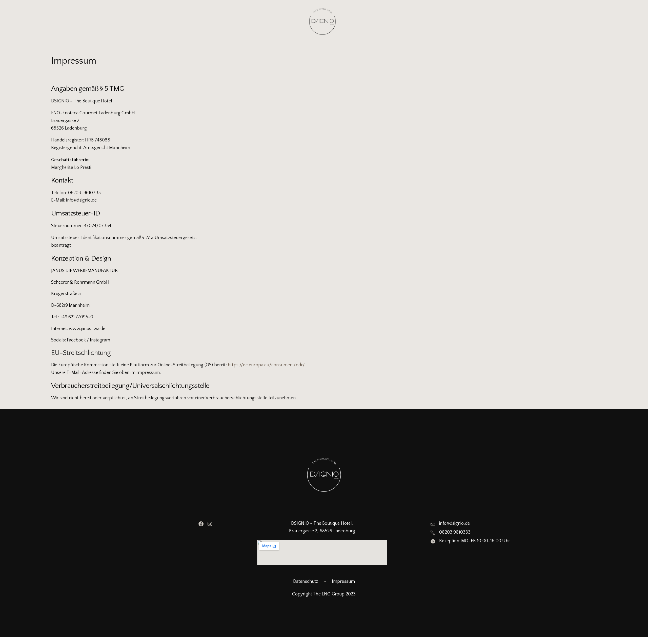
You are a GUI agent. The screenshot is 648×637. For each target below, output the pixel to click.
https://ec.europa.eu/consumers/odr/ (266, 365)
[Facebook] (201, 524)
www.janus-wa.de (87, 328)
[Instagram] (210, 524)
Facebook (76, 340)
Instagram (100, 340)
